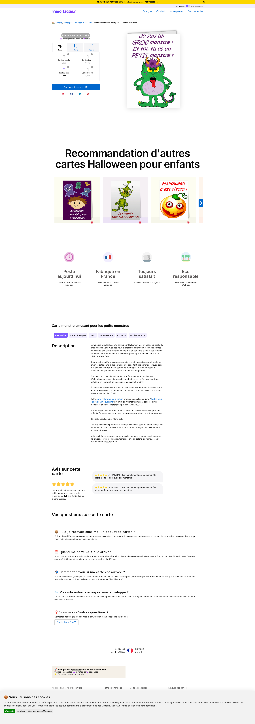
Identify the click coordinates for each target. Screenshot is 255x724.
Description (60, 335)
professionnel (197, 6)
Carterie (59, 23)
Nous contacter (59, 688)
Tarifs (92, 335)
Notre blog (109, 688)
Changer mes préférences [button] (40, 711)
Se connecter (195, 11)
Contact (160, 11)
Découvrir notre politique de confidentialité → (134, 705)
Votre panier (176, 11)
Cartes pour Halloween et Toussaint (78, 23)
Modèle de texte (137, 335)
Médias (118, 688)
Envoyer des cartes (177, 688)
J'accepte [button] (9, 711)
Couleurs (121, 335)
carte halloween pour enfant (109, 399)
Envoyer (147, 11)
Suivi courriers (75, 688)
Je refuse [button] (21, 711)
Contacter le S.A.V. (66, 622)
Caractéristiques (78, 335)
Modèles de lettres (138, 688)
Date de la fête (106, 335)
